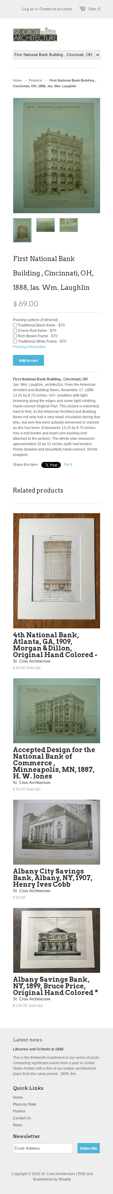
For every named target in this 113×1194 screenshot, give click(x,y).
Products (35, 80)
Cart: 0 (94, 9)
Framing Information (29, 347)
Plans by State (24, 1104)
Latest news (27, 1040)
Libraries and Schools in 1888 (38, 1049)
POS (82, 1174)
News (17, 1125)
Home (18, 1097)
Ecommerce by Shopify (52, 1179)
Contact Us (22, 1118)
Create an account (55, 9)
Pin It (68, 465)
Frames (19, 1111)
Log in (27, 9)
